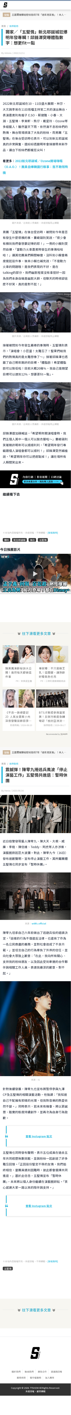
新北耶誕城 (19, 540)
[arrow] (5, 5)
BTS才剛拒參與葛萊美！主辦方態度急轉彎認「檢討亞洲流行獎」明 (52, 716)
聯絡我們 (29, 1371)
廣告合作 (42, 1371)
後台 (32, 540)
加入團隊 (49, 1377)
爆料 (6, 540)
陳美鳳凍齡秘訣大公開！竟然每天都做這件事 (18, 672)
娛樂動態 (13, 26)
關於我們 (16, 1371)
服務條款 (21, 1377)
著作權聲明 (35, 1377)
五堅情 (42, 540)
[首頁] (35, 1353)
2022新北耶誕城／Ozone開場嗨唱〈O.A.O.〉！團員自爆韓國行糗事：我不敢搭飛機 (35, 167)
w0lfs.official (39, 923)
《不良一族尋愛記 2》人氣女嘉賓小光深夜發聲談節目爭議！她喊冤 (17, 716)
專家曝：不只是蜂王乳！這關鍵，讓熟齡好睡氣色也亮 (52, 672)
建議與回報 (56, 1371)
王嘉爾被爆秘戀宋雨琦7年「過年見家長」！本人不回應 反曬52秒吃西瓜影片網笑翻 (40, 14)
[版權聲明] (52, 532)
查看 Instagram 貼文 (39, 1136)
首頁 (3, 26)
